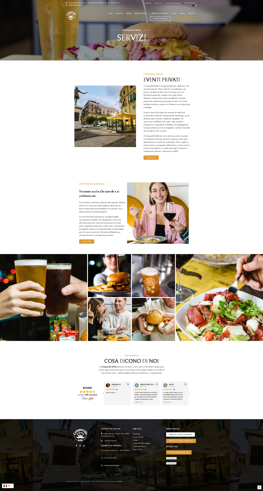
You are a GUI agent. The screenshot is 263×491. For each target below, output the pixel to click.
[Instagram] (193, 5)
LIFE (119, 481)
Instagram (80, 446)
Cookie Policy (172, 463)
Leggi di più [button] (110, 402)
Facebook (76, 446)
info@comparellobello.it (75, 5)
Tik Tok (84, 446)
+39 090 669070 (113, 3)
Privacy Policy (172, 458)
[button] (160, 18)
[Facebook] (190, 5)
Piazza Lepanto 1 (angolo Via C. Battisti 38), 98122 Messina (86, 3)
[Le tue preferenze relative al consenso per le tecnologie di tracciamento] (259, 487)
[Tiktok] (196, 5)
